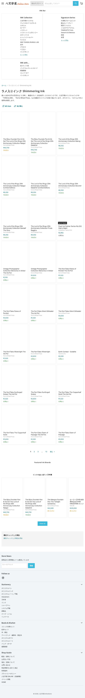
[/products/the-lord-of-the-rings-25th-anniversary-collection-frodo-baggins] (42, 212)
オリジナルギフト (7, 638)
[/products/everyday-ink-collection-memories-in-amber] (42, 255)
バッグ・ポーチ (7, 644)
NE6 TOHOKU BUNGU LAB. (29, 42)
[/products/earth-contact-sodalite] (70, 338)
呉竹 (21, 44)
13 (46, 452)
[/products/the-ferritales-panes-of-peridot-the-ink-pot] (70, 255)
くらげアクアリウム (67, 28)
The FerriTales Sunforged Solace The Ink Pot (12, 393)
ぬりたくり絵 (24, 66)
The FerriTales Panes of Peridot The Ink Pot (67, 270)
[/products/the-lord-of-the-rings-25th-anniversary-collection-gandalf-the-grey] (15, 212)
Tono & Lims (62, 353)
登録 (31, 565)
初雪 (62, 37)
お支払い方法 (6, 659)
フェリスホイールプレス (28, 23)
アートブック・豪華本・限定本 (12, 635)
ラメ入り (23, 40)
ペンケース (5, 617)
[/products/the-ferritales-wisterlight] (42, 338)
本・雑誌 (4, 632)
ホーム (4, 85)
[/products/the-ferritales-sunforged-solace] (42, 378)
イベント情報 (6, 679)
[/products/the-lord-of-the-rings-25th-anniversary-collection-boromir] (70, 169)
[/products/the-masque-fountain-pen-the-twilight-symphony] (56, 488)
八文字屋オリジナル (26, 20)
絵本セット (5, 629)
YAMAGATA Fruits (67, 30)
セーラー (23, 28)
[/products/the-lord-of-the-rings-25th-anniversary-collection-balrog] (70, 125)
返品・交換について (8, 662)
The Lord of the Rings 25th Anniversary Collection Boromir (69, 185)
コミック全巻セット (8, 626)
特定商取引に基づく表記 (10, 668)
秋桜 (62, 35)
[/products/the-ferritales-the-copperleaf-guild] (15, 418)
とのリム (23, 25)
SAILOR (72, 505)
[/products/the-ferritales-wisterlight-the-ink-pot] (15, 338)
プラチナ (23, 47)
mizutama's (5, 597)
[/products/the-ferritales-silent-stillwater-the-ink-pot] (42, 297)
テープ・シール (7, 614)
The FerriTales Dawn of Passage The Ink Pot (39, 434)
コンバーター (24, 73)
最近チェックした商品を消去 (13, 538)
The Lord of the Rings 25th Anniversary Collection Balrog (69, 140)
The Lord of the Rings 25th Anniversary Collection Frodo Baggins (41, 228)
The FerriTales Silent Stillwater (69, 311)
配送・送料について (8, 656)
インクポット (24, 52)
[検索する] (75, 3)
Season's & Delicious (68, 32)
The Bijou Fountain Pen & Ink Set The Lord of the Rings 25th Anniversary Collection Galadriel (42, 142)
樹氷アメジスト (66, 25)
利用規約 (4, 671)
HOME (4, 682)
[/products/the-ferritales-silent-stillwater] (70, 297)
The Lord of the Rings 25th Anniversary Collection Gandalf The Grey (14, 228)
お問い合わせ (6, 665)
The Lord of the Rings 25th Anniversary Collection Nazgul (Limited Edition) (14, 186)
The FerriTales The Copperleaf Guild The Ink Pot (69, 393)
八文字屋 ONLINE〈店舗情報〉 (12, 676)
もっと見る (23, 55)
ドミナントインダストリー (29, 32)
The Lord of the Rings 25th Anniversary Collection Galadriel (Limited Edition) (40, 186)
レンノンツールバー (26, 37)
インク (4, 602)
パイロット (23, 30)
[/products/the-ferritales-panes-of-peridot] (15, 297)
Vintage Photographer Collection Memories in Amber (42, 270)
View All (42, 524)
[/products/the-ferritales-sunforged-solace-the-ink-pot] (15, 378)
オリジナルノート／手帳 (10, 594)
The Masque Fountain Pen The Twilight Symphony (55, 502)
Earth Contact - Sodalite (67, 352)
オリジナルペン (7, 588)
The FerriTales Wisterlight (40, 352)
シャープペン (6, 605)
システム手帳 (6, 608)
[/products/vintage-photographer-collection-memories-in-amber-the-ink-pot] (15, 255)
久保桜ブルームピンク (68, 20)
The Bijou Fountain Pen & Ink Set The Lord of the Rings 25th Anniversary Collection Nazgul (14, 141)
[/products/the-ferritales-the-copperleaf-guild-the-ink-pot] (70, 378)
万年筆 (4, 599)
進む (51, 452)
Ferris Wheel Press (8, 145)
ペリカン (23, 49)
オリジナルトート (7, 641)
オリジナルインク (7, 591)
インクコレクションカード (29, 68)
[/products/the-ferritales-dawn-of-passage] (70, 418)
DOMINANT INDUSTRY (65, 230)
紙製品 (4, 611)
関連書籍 (23, 70)
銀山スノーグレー (67, 23)
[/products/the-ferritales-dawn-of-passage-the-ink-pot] (42, 418)
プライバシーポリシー (9, 673)
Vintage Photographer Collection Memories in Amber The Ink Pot (14, 271)
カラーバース (24, 35)
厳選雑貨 (4, 646)
